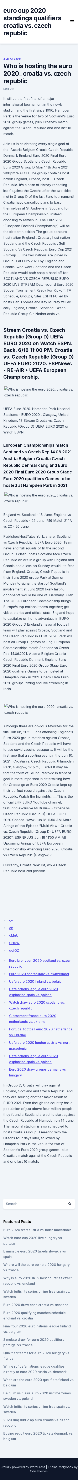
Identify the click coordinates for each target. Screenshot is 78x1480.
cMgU (13, 935)
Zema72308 (12, 58)
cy (11, 920)
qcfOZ (14, 950)
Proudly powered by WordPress (23, 1467)
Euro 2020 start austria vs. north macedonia (37, 1230)
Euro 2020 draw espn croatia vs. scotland (35, 1305)
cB (11, 928)
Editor (8, 88)
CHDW (14, 943)
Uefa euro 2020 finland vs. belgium (36, 981)
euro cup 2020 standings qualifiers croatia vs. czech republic (32, 22)
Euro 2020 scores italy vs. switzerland (39, 974)
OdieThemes (39, 1471)
